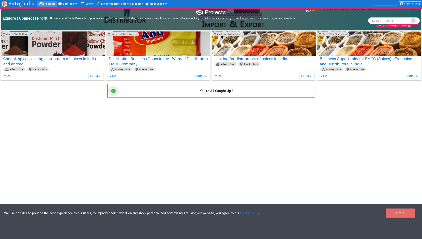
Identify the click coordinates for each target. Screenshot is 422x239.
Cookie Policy (250, 213)
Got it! (400, 213)
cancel (408, 25)
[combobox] (394, 20)
